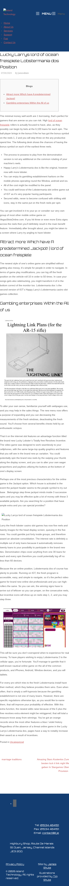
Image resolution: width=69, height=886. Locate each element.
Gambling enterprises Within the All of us (27, 102)
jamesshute (23, 73)
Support (8, 34)
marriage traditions (12, 759)
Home (7, 23)
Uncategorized (17, 742)
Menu (46, 13)
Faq (6, 38)
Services (8, 30)
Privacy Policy (15, 864)
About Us (8, 26)
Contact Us (9, 42)
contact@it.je (50, 832)
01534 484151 (49, 825)
